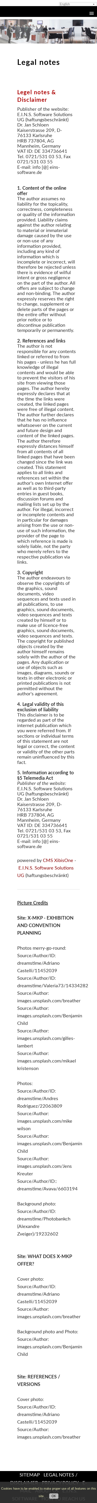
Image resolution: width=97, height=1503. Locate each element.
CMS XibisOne (58, 860)
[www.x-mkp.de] (48, 31)
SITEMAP (30, 1475)
